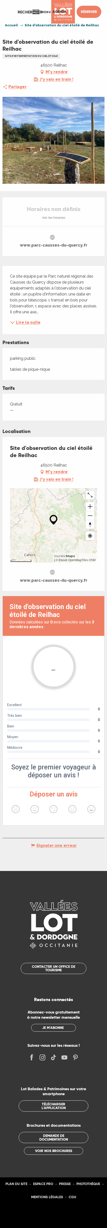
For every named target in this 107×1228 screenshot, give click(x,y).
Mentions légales (47, 1197)
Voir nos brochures (53, 1151)
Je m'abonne (53, 1027)
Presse (65, 1184)
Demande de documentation (53, 1137)
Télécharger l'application (54, 1106)
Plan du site (16, 1184)
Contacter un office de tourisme (53, 968)
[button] (30, 11)
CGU (72, 1197)
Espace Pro (43, 1184)
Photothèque (88, 1184)
